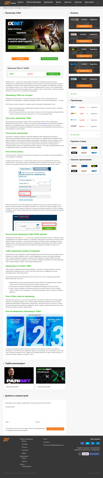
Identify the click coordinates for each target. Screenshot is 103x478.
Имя (7, 422)
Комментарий (9, 407)
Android (24, 461)
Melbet (24, 453)
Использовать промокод (49, 58)
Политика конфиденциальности (53, 445)
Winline (24, 441)
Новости (20, 2)
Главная (13, 3)
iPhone (24, 458)
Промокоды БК (26, 466)
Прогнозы (67, 2)
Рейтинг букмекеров (34, 2)
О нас (45, 439)
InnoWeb (97, 473)
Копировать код (53, 74)
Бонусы (58, 2)
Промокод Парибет (12, 387)
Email (38, 422)
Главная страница (8, 8)
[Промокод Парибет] (19, 383)
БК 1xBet (24, 237)
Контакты (46, 442)
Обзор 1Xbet (20, 58)
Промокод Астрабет (44, 387)
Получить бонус (84, 26)
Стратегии (78, 2)
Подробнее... (94, 19)
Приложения (48, 2)
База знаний (89, 2)
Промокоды (18, 8)
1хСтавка (24, 444)
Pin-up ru (24, 447)
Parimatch (25, 450)
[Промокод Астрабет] (50, 383)
